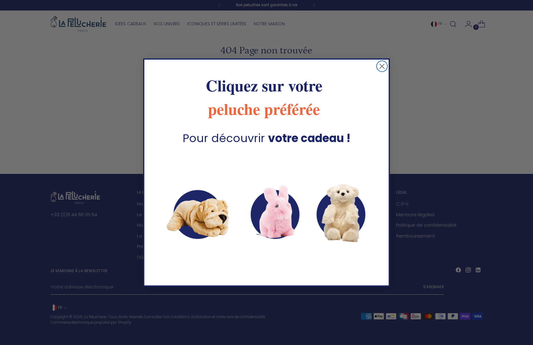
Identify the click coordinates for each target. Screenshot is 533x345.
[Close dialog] (382, 66)
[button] (266, 212)
